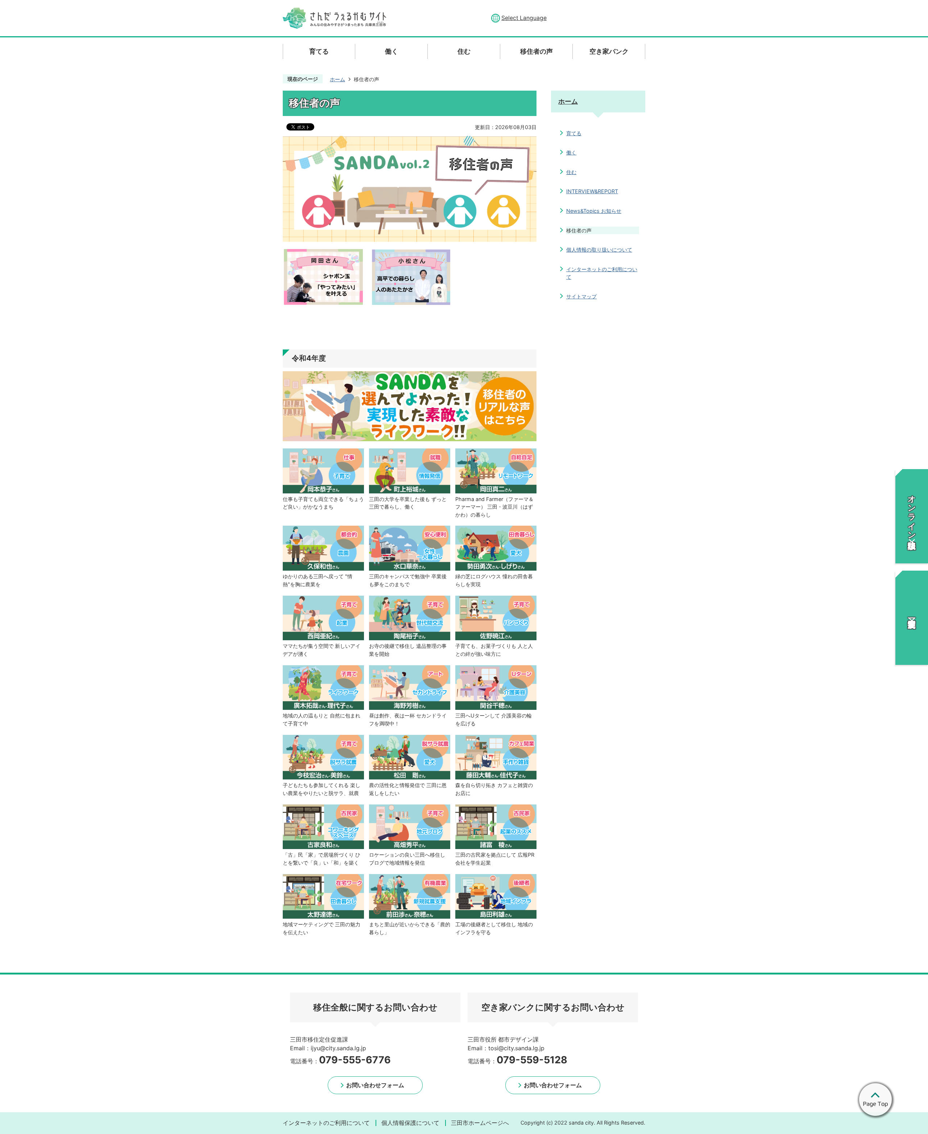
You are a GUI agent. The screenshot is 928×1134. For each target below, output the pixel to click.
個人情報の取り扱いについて (599, 250)
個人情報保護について (410, 1122)
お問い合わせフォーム (375, 1085)
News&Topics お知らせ (593, 211)
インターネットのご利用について (601, 273)
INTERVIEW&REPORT (592, 191)
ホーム (337, 79)
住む (571, 172)
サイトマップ (581, 296)
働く (571, 152)
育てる (573, 133)
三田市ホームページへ (480, 1122)
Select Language (524, 18)
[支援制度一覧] (911, 618)
